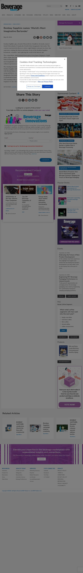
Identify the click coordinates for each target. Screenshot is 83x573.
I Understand (47, 86)
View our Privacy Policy (45, 82)
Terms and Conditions (38, 76)
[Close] (64, 59)
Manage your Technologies (33, 86)
